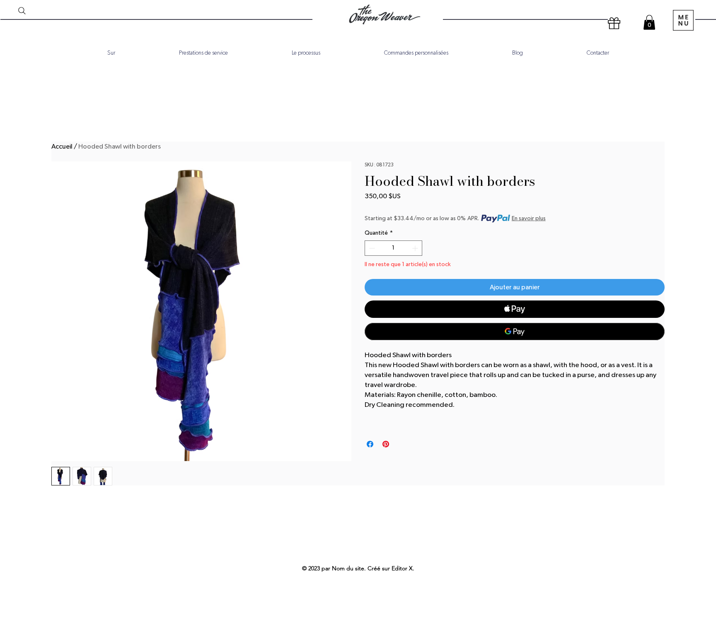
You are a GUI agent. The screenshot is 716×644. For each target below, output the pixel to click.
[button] (649, 22)
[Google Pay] (515, 331)
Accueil (62, 146)
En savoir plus (529, 218)
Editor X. (403, 568)
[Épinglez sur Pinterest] (386, 444)
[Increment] (416, 248)
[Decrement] (371, 248)
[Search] (22, 10)
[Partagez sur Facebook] (370, 444)
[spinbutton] (393, 248)
